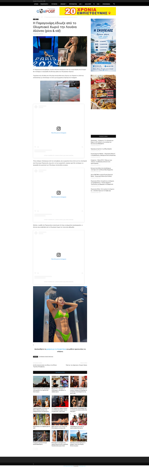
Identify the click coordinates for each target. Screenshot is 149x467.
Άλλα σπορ (88, 4)
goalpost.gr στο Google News (56, 349)
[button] (114, 4)
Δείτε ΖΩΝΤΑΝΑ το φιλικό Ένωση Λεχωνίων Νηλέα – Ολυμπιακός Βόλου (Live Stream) (102, 175)
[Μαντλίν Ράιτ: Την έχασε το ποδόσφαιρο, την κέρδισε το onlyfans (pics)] (60, 381)
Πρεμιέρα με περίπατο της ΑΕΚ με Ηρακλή (101, 149)
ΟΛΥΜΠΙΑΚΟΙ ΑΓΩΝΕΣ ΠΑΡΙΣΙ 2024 (46, 356)
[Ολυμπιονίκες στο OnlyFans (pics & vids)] (41, 419)
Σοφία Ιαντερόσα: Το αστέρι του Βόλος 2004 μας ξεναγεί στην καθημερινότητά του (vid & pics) (41, 410)
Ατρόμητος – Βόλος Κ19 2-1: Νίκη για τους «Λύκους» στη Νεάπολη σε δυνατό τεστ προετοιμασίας (101, 162)
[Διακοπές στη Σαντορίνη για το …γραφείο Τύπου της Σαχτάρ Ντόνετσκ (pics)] (78, 435)
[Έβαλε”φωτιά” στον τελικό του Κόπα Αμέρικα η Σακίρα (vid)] (60, 419)
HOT (42, 17)
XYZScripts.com (82, 466)
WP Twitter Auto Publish (68, 466)
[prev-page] (34, 449)
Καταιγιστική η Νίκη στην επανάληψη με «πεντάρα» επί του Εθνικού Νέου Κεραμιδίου (102, 169)
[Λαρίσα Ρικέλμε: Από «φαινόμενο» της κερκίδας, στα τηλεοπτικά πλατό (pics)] (41, 381)
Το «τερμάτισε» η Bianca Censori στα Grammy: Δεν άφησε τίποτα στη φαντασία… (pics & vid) (59, 410)
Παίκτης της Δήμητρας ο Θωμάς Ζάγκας (76, 365)
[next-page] (36, 449)
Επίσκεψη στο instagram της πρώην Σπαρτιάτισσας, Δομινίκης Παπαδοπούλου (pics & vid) (60, 444)
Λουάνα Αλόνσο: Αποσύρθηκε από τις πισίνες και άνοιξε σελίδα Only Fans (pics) (78, 410)
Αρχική (34, 17)
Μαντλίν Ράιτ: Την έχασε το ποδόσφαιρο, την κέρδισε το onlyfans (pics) (59, 390)
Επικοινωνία (106, 4)
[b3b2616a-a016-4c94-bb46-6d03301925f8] (60, 103)
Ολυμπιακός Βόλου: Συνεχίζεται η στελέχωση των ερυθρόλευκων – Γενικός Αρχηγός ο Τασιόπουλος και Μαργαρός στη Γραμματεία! (102, 182)
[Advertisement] (103, 122)
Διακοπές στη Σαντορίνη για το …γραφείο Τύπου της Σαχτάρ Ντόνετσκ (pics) (78, 444)
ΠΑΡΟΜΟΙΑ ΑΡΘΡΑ (60, 372)
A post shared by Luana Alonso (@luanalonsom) (58, 155)
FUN (98, 4)
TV (94, 4)
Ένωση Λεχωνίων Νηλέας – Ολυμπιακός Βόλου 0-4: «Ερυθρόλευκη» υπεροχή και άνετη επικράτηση (103, 154)
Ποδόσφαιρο (44, 4)
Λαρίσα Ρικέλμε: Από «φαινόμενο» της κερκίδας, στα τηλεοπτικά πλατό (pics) (41, 390)
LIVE (80, 4)
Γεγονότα (54, 4)
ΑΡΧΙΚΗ (36, 4)
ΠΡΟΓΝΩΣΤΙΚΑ (73, 4)
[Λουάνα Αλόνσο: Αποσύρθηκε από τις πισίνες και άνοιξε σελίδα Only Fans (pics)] (78, 401)
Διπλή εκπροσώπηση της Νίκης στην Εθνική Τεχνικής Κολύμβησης (45, 365)
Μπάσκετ (63, 4)
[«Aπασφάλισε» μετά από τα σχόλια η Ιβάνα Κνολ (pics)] (78, 419)
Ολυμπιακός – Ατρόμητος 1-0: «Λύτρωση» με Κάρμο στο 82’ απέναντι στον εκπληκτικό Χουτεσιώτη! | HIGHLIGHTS (102, 142)
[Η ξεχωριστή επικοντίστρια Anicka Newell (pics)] (41, 435)
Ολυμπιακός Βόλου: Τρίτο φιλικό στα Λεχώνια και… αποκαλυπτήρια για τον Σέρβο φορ (102, 189)
